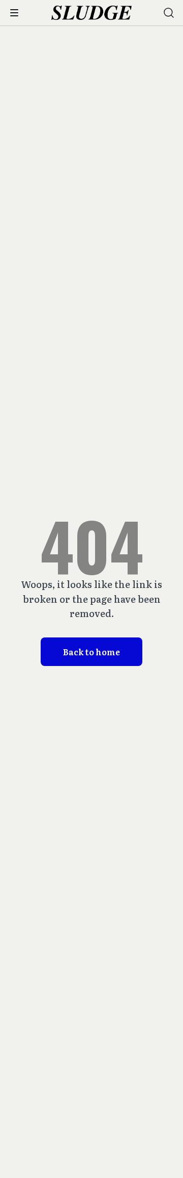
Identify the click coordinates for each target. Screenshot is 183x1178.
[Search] (169, 13)
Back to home (91, 652)
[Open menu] (14, 13)
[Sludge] (91, 13)
